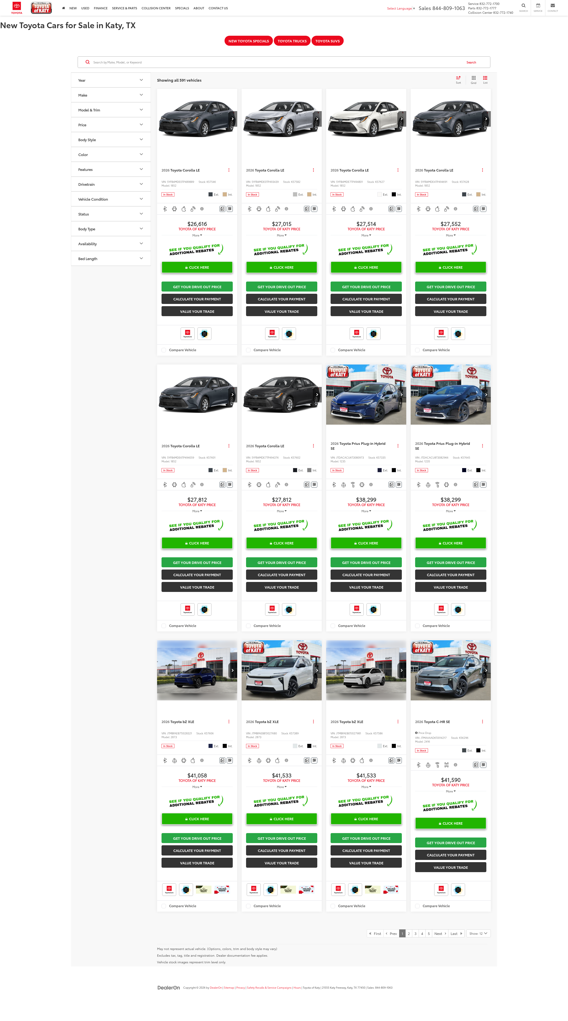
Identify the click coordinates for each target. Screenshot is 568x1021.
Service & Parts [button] (124, 8)
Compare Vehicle (182, 350)
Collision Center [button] (156, 8)
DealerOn (216, 987)
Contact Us (218, 8)
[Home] (63, 8)
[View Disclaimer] (202, 208)
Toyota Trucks (292, 40)
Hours (297, 987)
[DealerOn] (169, 987)
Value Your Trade (197, 311)
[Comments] (222, 209)
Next (439, 933)
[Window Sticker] (230, 209)
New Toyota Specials (249, 40)
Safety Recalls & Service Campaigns (269, 987)
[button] (232, 119)
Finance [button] (101, 8)
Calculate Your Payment (197, 298)
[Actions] (229, 170)
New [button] (73, 8)
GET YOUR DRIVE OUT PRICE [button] (197, 286)
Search (471, 62)
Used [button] (85, 8)
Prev (392, 933)
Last (455, 933)
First (376, 933)
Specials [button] (182, 8)
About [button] (198, 8)
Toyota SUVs (328, 40)
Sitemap (229, 987)
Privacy (240, 987)
